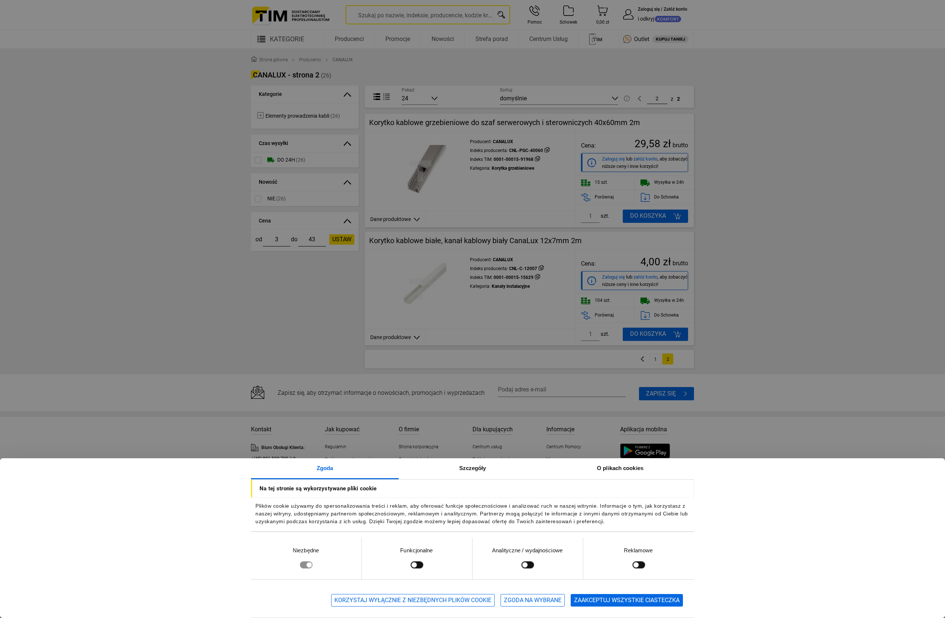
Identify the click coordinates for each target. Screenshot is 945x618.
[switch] (416, 564)
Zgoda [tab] (325, 468)
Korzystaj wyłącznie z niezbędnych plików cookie (412, 600)
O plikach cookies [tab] (620, 468)
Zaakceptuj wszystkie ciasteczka (627, 600)
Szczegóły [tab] (472, 468)
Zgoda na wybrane (532, 600)
